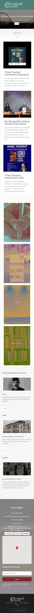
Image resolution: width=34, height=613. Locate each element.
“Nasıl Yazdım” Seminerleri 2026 (14, 176)
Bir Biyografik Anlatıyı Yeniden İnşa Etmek (17, 122)
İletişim (17, 604)
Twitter (17, 533)
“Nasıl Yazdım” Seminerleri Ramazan (17, 73)
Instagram (9, 533)
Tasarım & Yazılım (20, 610)
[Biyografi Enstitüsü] (17, 5)
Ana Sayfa (9, 602)
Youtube (26, 533)
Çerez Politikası (23, 602)
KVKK (15, 602)
